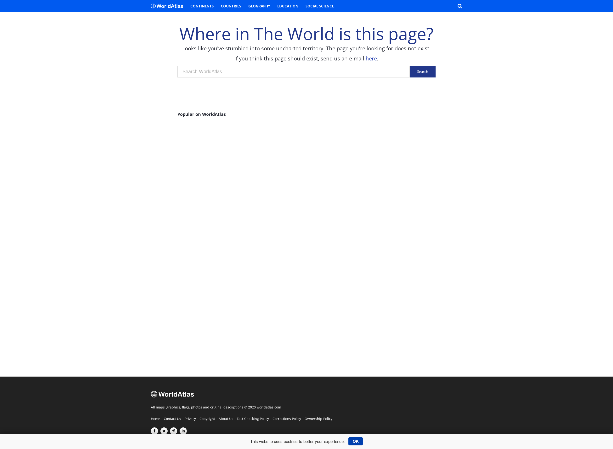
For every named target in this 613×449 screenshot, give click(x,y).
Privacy (190, 419)
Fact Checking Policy (253, 419)
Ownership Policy (318, 419)
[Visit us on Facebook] (154, 431)
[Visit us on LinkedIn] (183, 431)
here (371, 58)
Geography (259, 6)
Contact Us (172, 419)
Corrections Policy (286, 419)
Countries (231, 6)
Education (287, 6)
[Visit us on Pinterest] (173, 431)
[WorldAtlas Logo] (169, 6)
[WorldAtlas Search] (459, 6)
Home (155, 419)
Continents (202, 6)
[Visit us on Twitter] (164, 431)
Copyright (207, 419)
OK (356, 441)
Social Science (320, 6)
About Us (226, 419)
